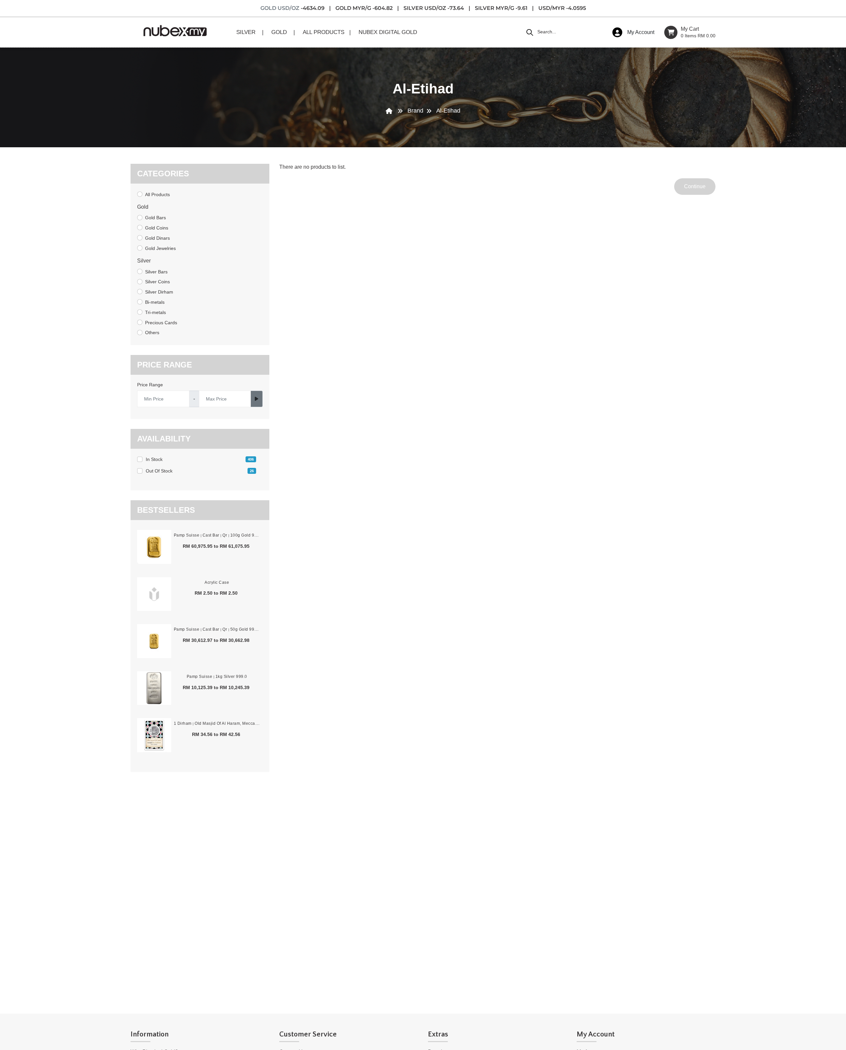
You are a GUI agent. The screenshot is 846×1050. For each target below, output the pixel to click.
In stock (200, 459)
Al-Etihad (448, 110)
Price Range (150, 384)
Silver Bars (156, 271)
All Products (157, 194)
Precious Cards (161, 322)
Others (152, 332)
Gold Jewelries (160, 248)
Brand (415, 110)
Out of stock (200, 470)
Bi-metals (155, 302)
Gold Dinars (157, 238)
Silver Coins (157, 281)
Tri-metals (155, 312)
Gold (142, 207)
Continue (695, 186)
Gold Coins (156, 227)
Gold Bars (155, 217)
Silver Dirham (159, 292)
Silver (144, 260)
